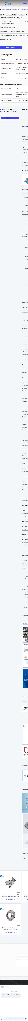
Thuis (3, 9)
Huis (18, 3)
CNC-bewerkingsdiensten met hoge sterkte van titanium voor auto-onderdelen (10, 928)
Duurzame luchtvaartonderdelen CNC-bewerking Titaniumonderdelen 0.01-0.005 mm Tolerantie (10, 895)
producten (8, 9)
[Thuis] (7, 3)
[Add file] (2, 1018)
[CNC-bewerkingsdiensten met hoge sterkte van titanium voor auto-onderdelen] (10, 915)
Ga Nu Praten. (10, 47)
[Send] (26, 1018)
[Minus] (26, 987)
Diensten (24, 3)
